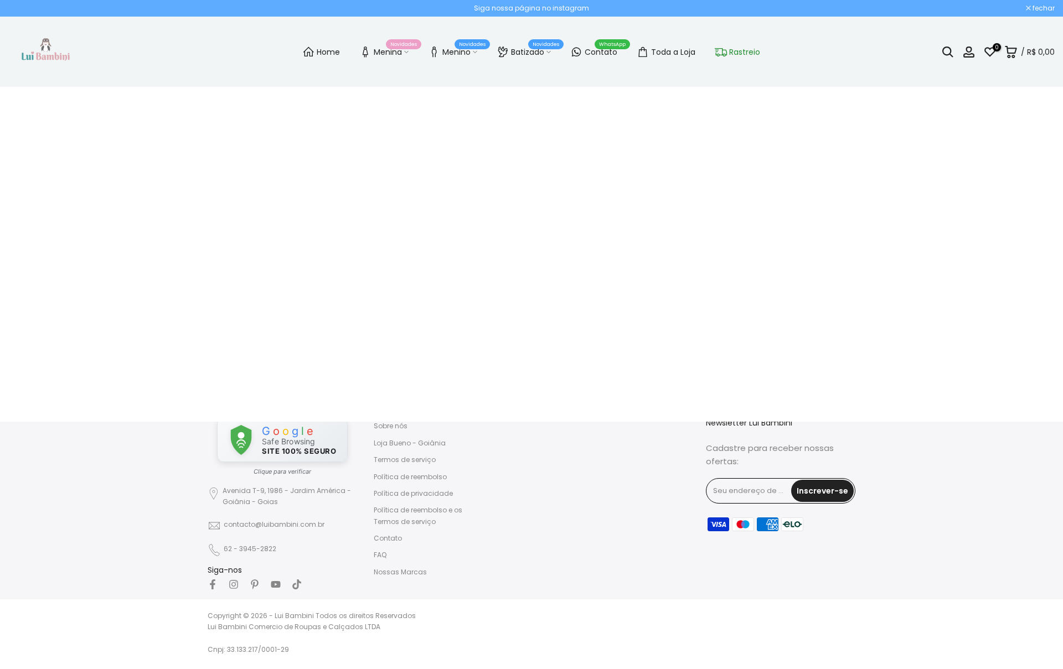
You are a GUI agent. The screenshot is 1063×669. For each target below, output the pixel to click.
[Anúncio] (531, 8)
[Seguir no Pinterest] (255, 584)
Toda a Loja (673, 52)
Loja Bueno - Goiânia (410, 443)
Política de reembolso (410, 476)
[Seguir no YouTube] (276, 584)
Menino (464, 50)
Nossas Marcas (400, 572)
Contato (605, 50)
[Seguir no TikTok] (297, 584)
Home (328, 52)
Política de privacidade (413, 493)
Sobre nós (390, 426)
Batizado (535, 50)
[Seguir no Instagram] (234, 584)
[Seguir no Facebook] (213, 584)
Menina (395, 50)
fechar (25, 8)
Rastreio (744, 52)
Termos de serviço (405, 459)
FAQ (380, 554)
